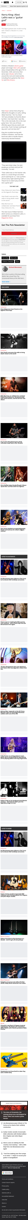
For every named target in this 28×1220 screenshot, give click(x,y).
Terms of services (20, 237)
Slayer (7, 111)
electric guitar (18, 66)
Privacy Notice (22, 239)
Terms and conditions (7, 1179)
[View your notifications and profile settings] (12, 2)
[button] (2, 2)
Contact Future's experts (8, 1182)
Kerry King (5, 258)
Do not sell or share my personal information (13, 1210)
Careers (4, 1206)
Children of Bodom (7, 261)
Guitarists (9, 10)
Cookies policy (5, 1189)
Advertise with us (6, 1193)
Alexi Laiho (16, 68)
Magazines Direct (7, 218)
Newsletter (23, 61)
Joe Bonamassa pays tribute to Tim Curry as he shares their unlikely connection (15, 1125)
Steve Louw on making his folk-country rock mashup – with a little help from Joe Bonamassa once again (14, 1146)
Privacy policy (5, 1186)
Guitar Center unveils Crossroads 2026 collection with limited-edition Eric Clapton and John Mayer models (14, 1135)
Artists (3, 10)
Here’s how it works (18, 37)
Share (5, 61)
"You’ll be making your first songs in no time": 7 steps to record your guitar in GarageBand (14, 1155)
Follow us (15, 61)
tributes (11, 74)
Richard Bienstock (12, 24)
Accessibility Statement (8, 1196)
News (3, 24)
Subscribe (18, 2)
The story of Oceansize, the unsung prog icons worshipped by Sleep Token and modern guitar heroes (14, 1115)
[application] (14, 150)
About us (4, 1203)
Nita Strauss (11, 80)
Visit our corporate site (14, 1168)
